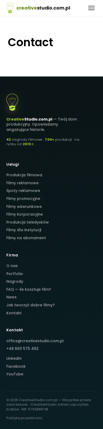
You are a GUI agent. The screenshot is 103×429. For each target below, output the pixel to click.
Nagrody (14, 281)
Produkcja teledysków (27, 222)
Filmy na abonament (26, 238)
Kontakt (14, 313)
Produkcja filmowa (24, 175)
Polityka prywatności (24, 418)
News (11, 297)
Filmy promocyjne (23, 198)
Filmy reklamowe (22, 183)
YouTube (14, 374)
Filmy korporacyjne (24, 214)
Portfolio (14, 273)
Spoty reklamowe (23, 190)
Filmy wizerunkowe (24, 206)
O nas (12, 265)
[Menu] (91, 8)
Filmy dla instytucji (23, 230)
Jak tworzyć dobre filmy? (30, 305)
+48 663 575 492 (22, 348)
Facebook (16, 366)
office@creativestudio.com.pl (35, 341)
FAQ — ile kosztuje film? (28, 289)
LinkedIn (14, 358)
